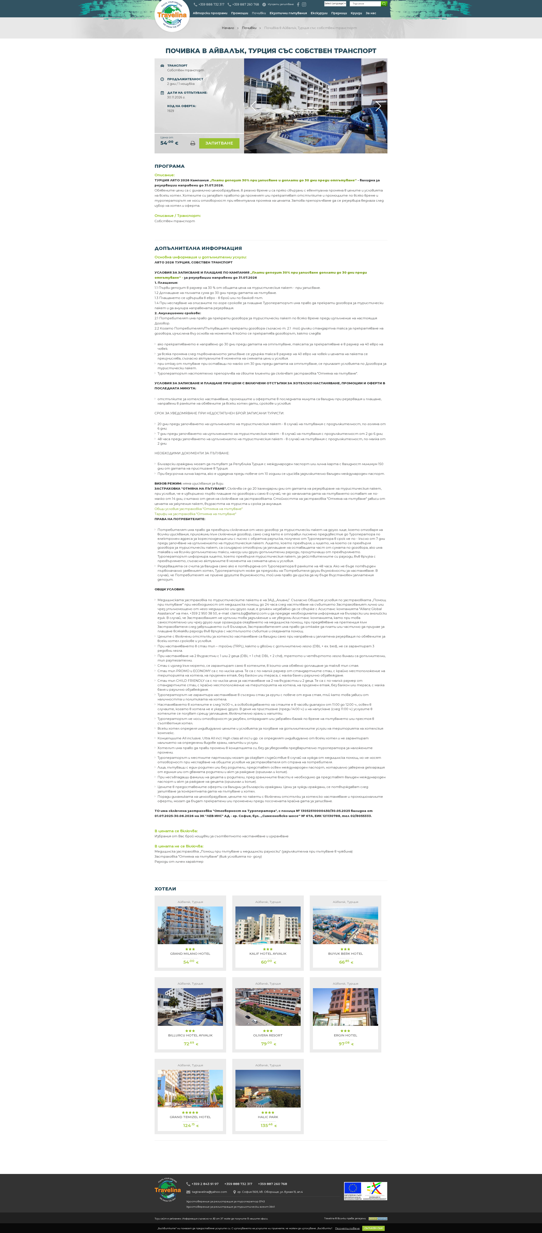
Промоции (239, 13)
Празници (339, 13)
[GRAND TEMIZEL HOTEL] (190, 1096)
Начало (228, 28)
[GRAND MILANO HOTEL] (190, 933)
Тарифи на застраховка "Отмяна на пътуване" (196, 514)
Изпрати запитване (281, 4)
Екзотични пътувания (288, 13)
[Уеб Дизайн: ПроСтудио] (376, 1218)
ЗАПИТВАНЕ (219, 143)
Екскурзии (319, 13)
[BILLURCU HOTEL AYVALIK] (190, 1014)
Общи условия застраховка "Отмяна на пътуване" (199, 509)
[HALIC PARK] (268, 1096)
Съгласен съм (373, 1228)
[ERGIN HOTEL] (345, 1014)
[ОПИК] (365, 1199)
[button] (378, 106)
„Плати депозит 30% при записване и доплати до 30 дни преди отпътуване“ (284, 180)
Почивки (259, 13)
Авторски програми (210, 13)
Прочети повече (347, 1228)
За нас (371, 13)
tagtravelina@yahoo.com (209, 1191)
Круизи (356, 13)
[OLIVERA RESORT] (268, 1014)
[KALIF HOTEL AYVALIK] (268, 933)
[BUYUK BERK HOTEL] (345, 933)
